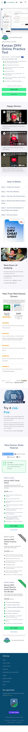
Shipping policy (19, 722)
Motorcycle (5, 669)
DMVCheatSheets (11, 717)
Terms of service (21, 720)
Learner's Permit (6, 666)
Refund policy (14, 720)
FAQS (4, 684)
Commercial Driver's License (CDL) (11, 672)
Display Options (9, 382)
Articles (4, 675)
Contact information (11, 722)
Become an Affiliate (7, 678)
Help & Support (6, 681)
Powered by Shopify (19, 717)
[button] (2, 2)
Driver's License (6, 663)
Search (4, 660)
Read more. (9, 695)
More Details (14, 529)
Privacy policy (7, 720)
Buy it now (14, 94)
